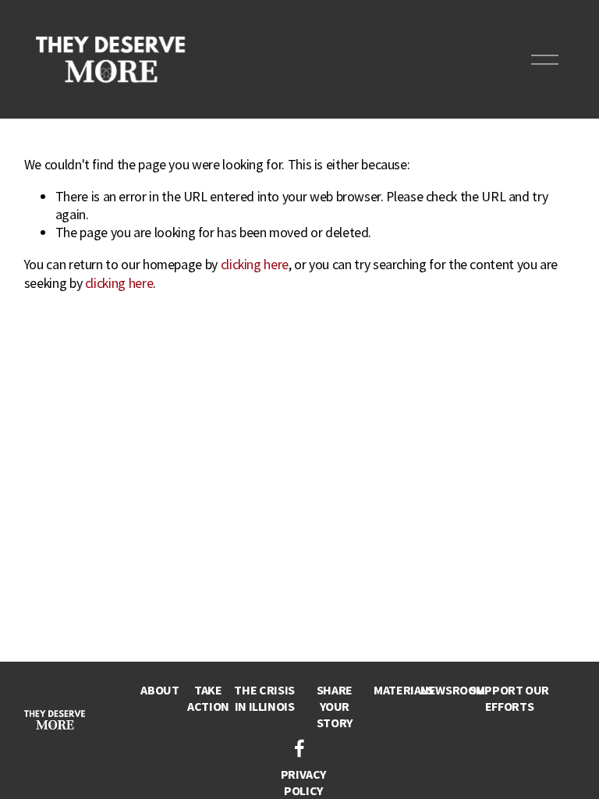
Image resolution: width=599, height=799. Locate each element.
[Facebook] (299, 748)
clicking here (255, 264)
